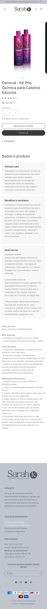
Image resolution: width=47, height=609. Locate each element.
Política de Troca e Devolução (18, 525)
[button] (4, 9)
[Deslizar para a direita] (28, 77)
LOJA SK (20, 601)
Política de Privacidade (15, 522)
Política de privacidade (27, 603)
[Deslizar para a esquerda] (18, 77)
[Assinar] (39, 573)
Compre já (23, 133)
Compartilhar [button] (9, 141)
